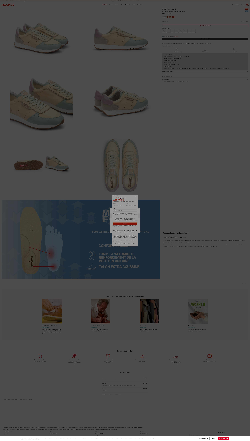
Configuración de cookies (203, 438)
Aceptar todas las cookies (223, 438)
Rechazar (213, 438)
